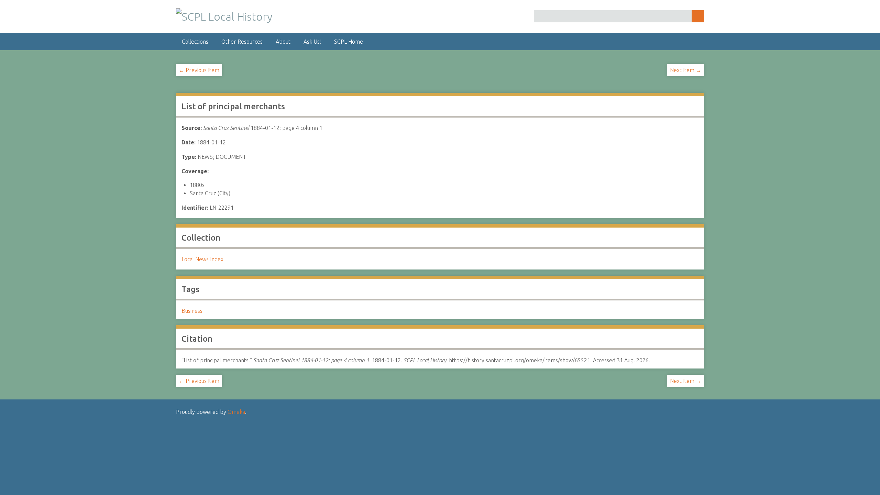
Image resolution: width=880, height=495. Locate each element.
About (283, 41)
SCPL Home (348, 41)
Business (192, 311)
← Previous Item (199, 70)
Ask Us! (312, 41)
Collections (195, 41)
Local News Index (202, 259)
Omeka (236, 412)
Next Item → (685, 70)
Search (698, 16)
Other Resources (242, 41)
